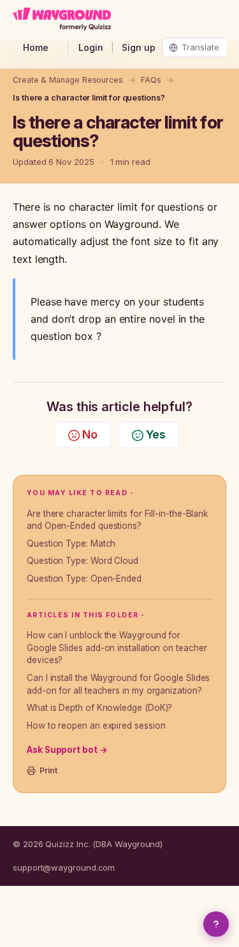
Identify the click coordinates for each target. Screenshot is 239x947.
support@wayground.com (64, 867)
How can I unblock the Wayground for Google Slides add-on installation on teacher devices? (116, 647)
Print (48, 770)
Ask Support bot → (67, 750)
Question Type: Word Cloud (82, 561)
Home (35, 47)
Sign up (139, 47)
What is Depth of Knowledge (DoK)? (99, 708)
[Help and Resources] (216, 924)
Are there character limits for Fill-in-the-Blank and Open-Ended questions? (117, 520)
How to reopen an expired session (96, 725)
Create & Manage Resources (68, 80)
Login (90, 47)
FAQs (151, 80)
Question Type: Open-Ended (84, 578)
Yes (156, 434)
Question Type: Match (71, 543)
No (90, 434)
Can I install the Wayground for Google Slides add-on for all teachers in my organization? (118, 684)
